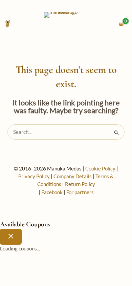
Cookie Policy (100, 168)
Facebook (52, 192)
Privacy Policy (34, 176)
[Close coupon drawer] (11, 237)
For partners (80, 192)
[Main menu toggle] (7, 24)
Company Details (72, 176)
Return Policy (80, 184)
